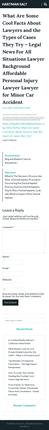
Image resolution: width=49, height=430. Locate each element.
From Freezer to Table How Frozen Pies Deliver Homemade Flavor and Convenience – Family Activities (23, 389)
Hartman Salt (14, 4)
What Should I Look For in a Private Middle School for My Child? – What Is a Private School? (24, 352)
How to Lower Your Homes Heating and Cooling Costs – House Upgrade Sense (21, 376)
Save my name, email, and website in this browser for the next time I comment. (23, 295)
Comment (8, 227)
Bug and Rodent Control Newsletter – (17, 159)
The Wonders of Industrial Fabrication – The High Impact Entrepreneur (22, 364)
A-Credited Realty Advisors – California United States (22, 342)
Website (7, 279)
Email (6, 268)
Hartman (18, 108)
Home (27, 108)
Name (6, 256)
